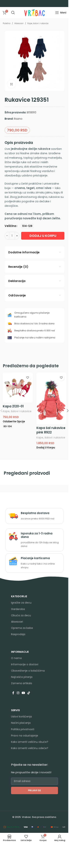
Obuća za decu (21, 615)
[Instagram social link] (17, 693)
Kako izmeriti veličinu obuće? (29, 742)
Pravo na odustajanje (24, 735)
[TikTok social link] (28, 693)
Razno (18, 119)
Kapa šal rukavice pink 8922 (50, 430)
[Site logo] (34, 12)
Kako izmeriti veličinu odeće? (29, 748)
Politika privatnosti (22, 729)
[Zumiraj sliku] (11, 84)
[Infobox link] (34, 516)
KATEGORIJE (19, 596)
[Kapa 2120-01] (18, 388)
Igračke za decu (21, 602)
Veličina (10, 226)
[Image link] (12, 827)
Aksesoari (19, 23)
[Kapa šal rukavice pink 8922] (51, 398)
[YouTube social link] (23, 693)
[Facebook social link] (13, 693)
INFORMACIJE (20, 652)
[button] (45, 447)
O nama (16, 658)
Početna (6, 23)
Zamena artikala (21, 683)
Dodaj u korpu (42, 235)
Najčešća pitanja (21, 677)
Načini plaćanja (21, 723)
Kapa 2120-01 (13, 406)
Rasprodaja (18, 634)
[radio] (27, 226)
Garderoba (18, 609)
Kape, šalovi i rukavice (37, 23)
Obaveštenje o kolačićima (28, 671)
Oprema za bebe (22, 628)
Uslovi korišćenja (21, 716)
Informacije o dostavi (24, 664)
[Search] (13, 12)
